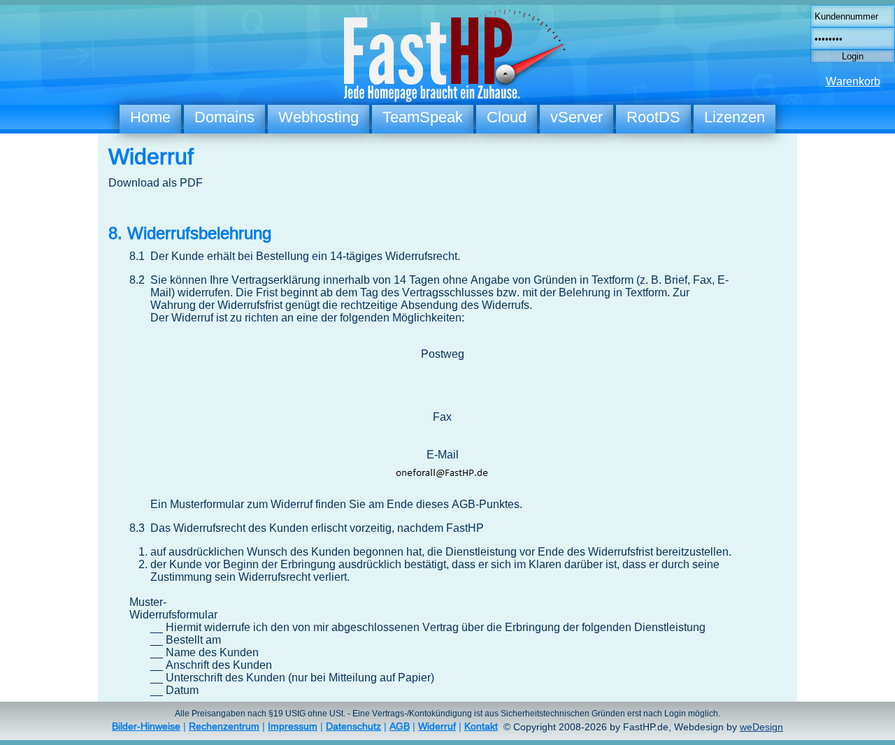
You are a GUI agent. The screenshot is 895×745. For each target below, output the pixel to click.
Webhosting (318, 117)
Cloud (507, 117)
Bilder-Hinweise (146, 726)
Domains (224, 117)
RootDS (653, 117)
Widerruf (437, 726)
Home (150, 117)
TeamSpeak (422, 117)
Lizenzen (734, 117)
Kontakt (481, 726)
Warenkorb (853, 81)
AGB (399, 726)
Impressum (292, 726)
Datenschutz (353, 726)
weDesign (761, 727)
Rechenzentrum (224, 726)
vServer (576, 117)
